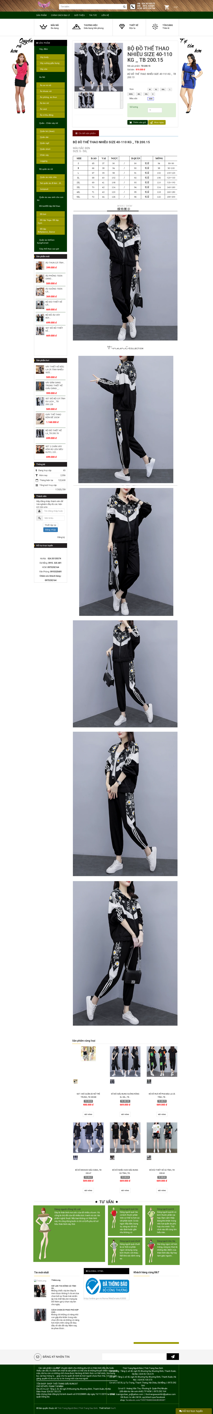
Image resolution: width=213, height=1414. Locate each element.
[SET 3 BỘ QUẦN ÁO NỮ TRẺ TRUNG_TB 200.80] (88, 1053)
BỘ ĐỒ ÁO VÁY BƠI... (52, 316)
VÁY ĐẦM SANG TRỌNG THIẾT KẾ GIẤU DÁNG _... (54, 385)
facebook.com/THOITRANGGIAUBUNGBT (145, 1400)
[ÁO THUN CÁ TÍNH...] (40, 265)
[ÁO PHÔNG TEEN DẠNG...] (40, 278)
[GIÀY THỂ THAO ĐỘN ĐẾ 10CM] (40, 419)
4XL (139, 94)
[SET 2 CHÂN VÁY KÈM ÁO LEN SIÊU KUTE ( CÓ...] (40, 449)
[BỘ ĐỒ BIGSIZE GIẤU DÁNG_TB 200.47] (88, 1137)
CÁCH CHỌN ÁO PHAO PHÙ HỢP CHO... (65, 1311)
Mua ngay (159, 122)
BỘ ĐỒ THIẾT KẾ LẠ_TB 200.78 (53, 431)
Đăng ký (61, 537)
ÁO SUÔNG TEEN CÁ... (53, 290)
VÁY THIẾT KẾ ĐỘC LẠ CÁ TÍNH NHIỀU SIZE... (54, 369)
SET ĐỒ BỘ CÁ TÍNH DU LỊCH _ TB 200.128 (55, 401)
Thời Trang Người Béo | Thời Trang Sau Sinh (77, 1408)
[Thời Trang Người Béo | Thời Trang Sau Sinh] (44, 5)
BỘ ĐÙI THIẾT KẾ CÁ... (53, 303)
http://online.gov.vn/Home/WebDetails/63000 (105, 1298)
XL (156, 89)
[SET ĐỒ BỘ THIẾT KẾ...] (40, 330)
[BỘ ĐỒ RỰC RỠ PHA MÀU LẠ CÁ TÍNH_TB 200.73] (162, 1061)
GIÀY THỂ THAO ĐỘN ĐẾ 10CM (53, 416)
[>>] (173, 1356)
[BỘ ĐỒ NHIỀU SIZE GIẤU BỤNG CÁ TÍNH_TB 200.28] (125, 1137)
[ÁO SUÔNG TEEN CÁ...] (40, 291)
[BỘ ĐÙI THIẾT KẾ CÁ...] (40, 304)
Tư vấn (106, 1201)
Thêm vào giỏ (139, 122)
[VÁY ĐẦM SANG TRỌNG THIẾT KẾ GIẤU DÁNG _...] (40, 386)
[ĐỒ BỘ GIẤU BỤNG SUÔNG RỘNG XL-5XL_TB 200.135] (125, 1061)
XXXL (131, 94)
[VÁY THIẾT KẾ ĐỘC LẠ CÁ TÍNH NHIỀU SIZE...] (40, 369)
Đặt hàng (88, 1114)
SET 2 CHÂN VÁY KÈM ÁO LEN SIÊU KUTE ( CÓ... (54, 449)
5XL (146, 94)
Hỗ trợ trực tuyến (192, 1411)
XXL (163, 89)
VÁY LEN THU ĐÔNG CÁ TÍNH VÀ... (63, 1287)
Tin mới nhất (41, 1272)
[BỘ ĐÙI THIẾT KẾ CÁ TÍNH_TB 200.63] (162, 1137)
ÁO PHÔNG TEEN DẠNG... (53, 277)
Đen (150, 99)
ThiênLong (55, 1280)
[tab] (86, 133)
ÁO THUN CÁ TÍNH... (55, 263)
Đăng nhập (50, 529)
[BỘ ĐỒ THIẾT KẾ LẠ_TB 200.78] (40, 433)
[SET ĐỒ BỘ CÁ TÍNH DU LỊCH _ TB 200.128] (40, 401)
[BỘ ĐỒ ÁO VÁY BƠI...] (40, 317)
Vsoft (113, 1408)
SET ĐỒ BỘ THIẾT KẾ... (54, 329)
